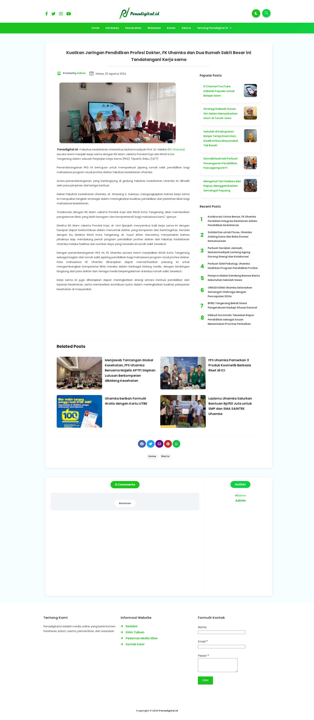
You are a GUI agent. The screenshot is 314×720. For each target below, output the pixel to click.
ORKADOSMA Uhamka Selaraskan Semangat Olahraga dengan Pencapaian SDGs (230, 292)
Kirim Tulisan (135, 632)
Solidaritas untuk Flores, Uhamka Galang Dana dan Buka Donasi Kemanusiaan (230, 236)
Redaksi (131, 626)
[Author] (240, 495)
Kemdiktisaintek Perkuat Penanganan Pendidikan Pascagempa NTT (220, 163)
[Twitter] (53, 14)
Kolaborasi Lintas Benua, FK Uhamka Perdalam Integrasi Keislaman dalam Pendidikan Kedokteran (232, 221)
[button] (256, 13)
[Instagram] (61, 14)
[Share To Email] (159, 444)
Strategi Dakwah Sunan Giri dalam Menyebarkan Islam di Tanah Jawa (220, 113)
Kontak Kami (135, 644)
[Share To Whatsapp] (176, 444)
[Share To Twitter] (151, 444)
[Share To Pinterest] (168, 444)
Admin (240, 500)
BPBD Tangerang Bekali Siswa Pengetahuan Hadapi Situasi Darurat (232, 305)
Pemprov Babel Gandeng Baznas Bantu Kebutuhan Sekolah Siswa (234, 278)
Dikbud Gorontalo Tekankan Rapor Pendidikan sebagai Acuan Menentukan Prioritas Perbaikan (231, 319)
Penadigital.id (168, 710)
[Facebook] (46, 14)
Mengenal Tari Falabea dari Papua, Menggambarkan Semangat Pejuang (222, 185)
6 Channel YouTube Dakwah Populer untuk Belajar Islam (218, 91)
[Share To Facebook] (142, 444)
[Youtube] (68, 14)
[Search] (266, 13)
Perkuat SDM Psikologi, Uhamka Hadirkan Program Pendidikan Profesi (233, 266)
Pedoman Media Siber (142, 638)
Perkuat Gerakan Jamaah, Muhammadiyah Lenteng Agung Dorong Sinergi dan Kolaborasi (229, 252)
